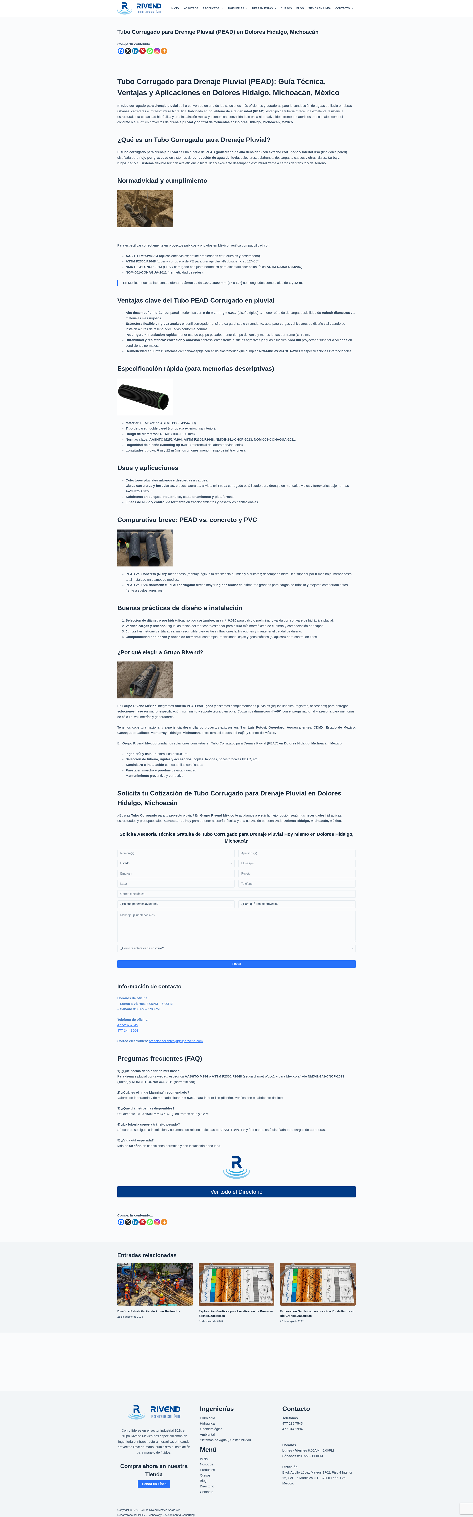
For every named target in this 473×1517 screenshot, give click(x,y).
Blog (203, 1481)
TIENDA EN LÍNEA (320, 8)
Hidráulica (207, 1423)
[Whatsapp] (150, 51)
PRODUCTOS (211, 8)
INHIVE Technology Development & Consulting (166, 1514)
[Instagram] (157, 51)
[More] (164, 51)
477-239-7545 (127, 1025)
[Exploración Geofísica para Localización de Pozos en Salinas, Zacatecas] (236, 1284)
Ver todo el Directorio (236, 1192)
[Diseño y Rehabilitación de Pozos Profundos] (155, 1284)
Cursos (205, 1475)
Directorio (207, 1486)
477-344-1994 (127, 1030)
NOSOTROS (190, 8)
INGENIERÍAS (235, 8)
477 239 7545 (292, 1423)
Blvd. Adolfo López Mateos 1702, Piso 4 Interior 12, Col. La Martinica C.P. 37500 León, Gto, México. (317, 1478)
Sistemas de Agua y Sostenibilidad (225, 1440)
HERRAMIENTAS (262, 8)
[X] (128, 51)
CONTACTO (342, 8)
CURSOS (286, 8)
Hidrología (207, 1418)
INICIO (175, 8)
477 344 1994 (292, 1429)
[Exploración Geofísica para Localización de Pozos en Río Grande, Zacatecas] (318, 1284)
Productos (207, 1470)
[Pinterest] (142, 51)
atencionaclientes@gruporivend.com (176, 1041)
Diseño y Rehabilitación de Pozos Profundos (148, 1311)
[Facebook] (121, 51)
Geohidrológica (211, 1429)
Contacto (206, 1492)
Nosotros (206, 1464)
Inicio (204, 1459)
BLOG (300, 8)
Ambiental (207, 1434)
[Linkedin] (135, 51)
